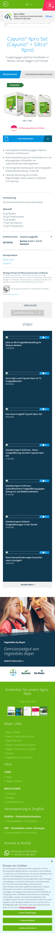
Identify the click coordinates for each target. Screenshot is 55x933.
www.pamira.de (13, 294)
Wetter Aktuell (14, 781)
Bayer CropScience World (20, 736)
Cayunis (7, 263)
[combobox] (27, 138)
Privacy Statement (27, 907)
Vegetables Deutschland (19, 757)
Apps (9, 776)
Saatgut (10, 797)
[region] (27, 895)
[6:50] (28, 516)
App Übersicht (28, 701)
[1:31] (28, 337)
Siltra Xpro (8, 259)
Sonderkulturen (14, 802)
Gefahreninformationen (39, 74)
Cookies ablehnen (27, 920)
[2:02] (28, 552)
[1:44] (28, 409)
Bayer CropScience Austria (20, 744)
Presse (9, 753)
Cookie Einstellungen (27, 912)
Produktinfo (10, 74)
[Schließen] (2, 16)
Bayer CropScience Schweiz (21, 749)
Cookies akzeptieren (27, 928)
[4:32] (28, 445)
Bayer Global (13, 732)
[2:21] (28, 373)
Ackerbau (11, 793)
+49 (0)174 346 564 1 (24, 854)
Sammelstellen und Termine (21, 821)
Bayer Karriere (14, 740)
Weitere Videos (27, 585)
